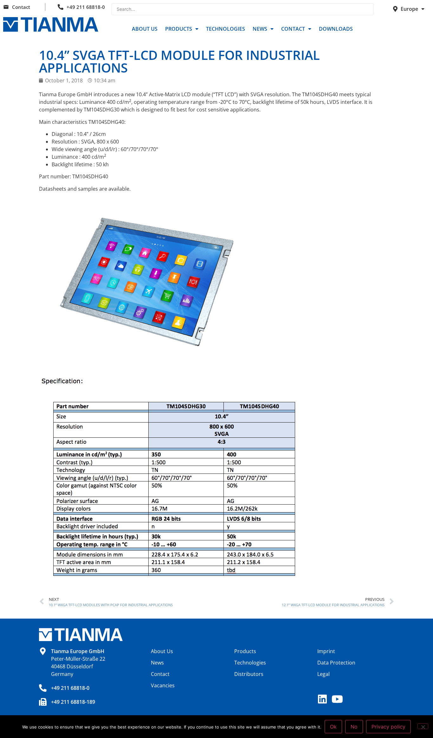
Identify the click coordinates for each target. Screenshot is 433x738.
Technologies (225, 28)
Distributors (248, 674)
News (260, 28)
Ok (333, 726)
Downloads (336, 28)
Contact (21, 7)
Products (178, 28)
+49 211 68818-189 (73, 701)
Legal (323, 674)
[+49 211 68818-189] (43, 702)
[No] (422, 726)
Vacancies (163, 685)
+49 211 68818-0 (86, 7)
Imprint (326, 651)
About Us (145, 28)
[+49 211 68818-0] (43, 688)
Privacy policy (388, 726)
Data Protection (336, 662)
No (354, 726)
